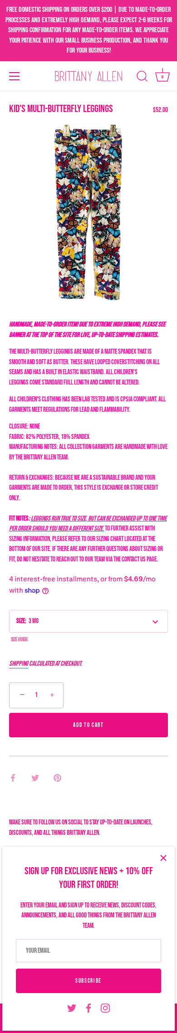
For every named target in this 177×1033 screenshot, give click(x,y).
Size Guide (19, 639)
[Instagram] (105, 1008)
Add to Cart (88, 725)
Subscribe (88, 980)
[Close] (163, 858)
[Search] (142, 78)
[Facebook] (88, 1008)
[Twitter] (71, 1008)
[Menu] (15, 76)
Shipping (18, 663)
